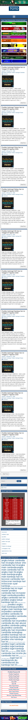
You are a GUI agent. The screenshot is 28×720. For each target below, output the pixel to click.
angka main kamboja (12, 573)
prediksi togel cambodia (13, 644)
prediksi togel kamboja (12, 646)
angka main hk (8, 572)
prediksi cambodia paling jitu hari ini (12, 628)
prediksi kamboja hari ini (13, 634)
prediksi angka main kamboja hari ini (14, 609)
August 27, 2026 (11, 71)
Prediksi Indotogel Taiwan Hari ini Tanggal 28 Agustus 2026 (13, 108)
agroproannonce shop (6, 551)
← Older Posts (4, 474)
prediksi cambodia (13, 611)
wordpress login (5, 534)
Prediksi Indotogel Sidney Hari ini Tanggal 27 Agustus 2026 (13, 434)
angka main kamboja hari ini (12, 575)
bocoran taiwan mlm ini (22, 586)
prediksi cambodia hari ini (9, 619)
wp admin (4, 536)
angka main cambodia (13, 566)
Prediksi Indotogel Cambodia (18, 72)
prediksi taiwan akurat (12, 642)
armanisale (4, 532)
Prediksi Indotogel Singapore (18, 276)
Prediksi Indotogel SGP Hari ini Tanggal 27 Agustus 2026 (12, 272)
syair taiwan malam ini (5, 658)
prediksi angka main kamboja (11, 605)
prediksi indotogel (6, 539)
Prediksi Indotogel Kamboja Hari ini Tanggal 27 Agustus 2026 (13, 312)
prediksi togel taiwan (12, 651)
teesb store (4, 553)
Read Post (23, 102)
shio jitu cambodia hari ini (13, 654)
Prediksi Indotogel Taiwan (17, 112)
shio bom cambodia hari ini (13, 652)
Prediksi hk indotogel (6, 546)
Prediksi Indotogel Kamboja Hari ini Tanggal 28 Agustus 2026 (13, 68)
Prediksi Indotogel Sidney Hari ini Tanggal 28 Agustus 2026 (13, 190)
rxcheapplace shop (6, 548)
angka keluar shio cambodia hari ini (13, 563)
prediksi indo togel (6, 541)
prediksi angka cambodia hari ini (13, 596)
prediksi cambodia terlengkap (13, 631)
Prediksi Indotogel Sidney (17, 194)
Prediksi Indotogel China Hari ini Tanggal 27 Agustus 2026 (12, 394)
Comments (5, 74)
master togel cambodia (13, 594)
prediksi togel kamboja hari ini (12, 649)
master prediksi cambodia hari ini (9, 591)
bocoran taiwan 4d (13, 586)
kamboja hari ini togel (12, 588)
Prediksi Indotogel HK (16, 236)
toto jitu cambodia (9, 661)
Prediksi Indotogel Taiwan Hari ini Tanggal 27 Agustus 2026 (13, 354)
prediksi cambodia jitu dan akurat (13, 621)
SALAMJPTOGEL (14, 705)
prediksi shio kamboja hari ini (12, 640)
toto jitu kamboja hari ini (10, 663)
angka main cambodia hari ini (12, 568)
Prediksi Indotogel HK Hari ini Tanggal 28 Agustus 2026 (11, 232)
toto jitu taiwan (20, 665)
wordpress (4, 543)
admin (4, 71)
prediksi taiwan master (21, 642)
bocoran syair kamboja (9, 584)
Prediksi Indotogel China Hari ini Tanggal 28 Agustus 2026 (12, 148)
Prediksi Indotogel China (17, 152)
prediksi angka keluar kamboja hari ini (12, 601)
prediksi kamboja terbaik (13, 637)
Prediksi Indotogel (7, 72)
